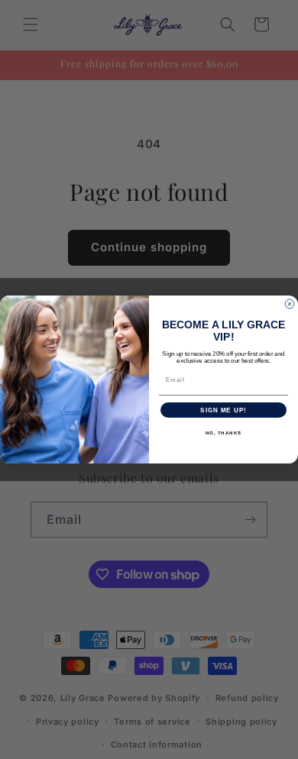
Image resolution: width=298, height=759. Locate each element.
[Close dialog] (289, 303)
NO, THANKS (224, 433)
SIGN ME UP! (223, 410)
